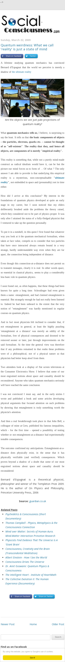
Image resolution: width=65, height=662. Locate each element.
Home (33, 624)
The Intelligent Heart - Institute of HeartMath (30, 574)
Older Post (58, 624)
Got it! (32, 657)
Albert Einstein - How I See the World (26, 557)
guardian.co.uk (37, 501)
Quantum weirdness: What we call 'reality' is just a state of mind (27, 47)
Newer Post (8, 624)
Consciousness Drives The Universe (24, 561)
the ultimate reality (21, 72)
